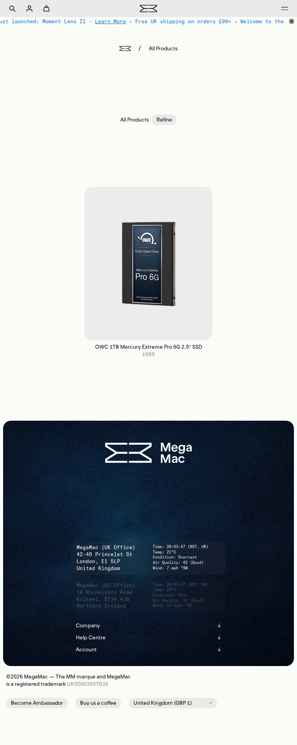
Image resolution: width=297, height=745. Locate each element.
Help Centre (148, 637)
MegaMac (36, 676)
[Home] (125, 48)
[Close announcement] (291, 21)
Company (148, 625)
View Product (149, 263)
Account (148, 649)
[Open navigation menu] (284, 8)
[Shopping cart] (46, 8)
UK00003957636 (87, 684)
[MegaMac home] (148, 8)
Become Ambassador (37, 703)
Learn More (102, 21)
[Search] (12, 8)
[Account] (29, 8)
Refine (164, 119)
